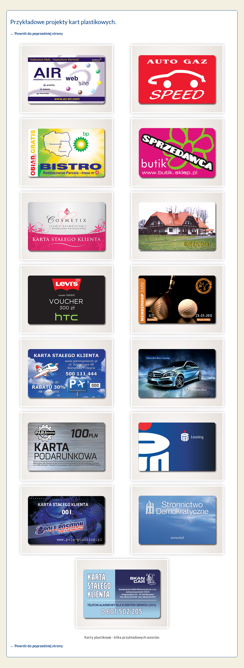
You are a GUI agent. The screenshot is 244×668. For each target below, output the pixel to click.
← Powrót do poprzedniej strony (36, 33)
